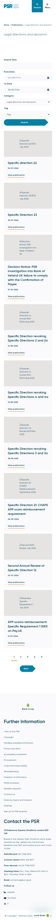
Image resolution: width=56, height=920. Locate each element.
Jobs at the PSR (12, 731)
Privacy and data (12, 748)
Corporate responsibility (15, 766)
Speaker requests (12, 788)
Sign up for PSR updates (15, 811)
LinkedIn (11, 892)
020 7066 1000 (24, 854)
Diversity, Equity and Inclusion (18, 800)
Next (26, 668)
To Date (8, 83)
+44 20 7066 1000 (26, 865)
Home (6, 25)
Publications (17, 25)
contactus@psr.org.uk (20, 880)
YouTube (12, 898)
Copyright (9, 737)
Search (24, 122)
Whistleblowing (11, 771)
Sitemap (8, 805)
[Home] (16, 6)
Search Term (10, 59)
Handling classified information (18, 743)
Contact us (9, 794)
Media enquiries (11, 783)
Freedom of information (15, 777)
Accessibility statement (15, 754)
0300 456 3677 (27, 860)
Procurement (10, 760)
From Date (9, 72)
